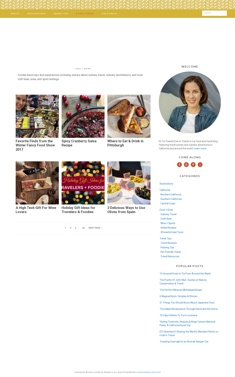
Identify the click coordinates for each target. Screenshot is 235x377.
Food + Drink (166, 209)
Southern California (171, 199)
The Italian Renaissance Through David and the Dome (189, 309)
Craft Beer (166, 218)
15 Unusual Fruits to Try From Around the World (185, 273)
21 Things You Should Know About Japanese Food (187, 302)
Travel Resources (170, 256)
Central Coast (168, 203)
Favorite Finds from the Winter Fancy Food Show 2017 (35, 145)
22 (83, 228)
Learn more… (201, 148)
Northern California (171, 194)
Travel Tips (166, 238)
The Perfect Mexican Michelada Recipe (181, 290)
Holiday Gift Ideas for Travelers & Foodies (78, 210)
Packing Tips (167, 247)
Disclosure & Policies (149, 372)
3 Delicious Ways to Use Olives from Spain (126, 210)
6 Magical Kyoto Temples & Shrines (178, 296)
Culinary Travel (169, 214)
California (165, 190)
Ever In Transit (117, 40)
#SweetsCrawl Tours (172, 232)
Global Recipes (168, 227)
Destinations (166, 183)
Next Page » (95, 228)
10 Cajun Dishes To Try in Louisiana (178, 315)
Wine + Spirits (168, 223)
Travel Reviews (169, 243)
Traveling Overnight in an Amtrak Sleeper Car (184, 341)
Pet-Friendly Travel (171, 252)
